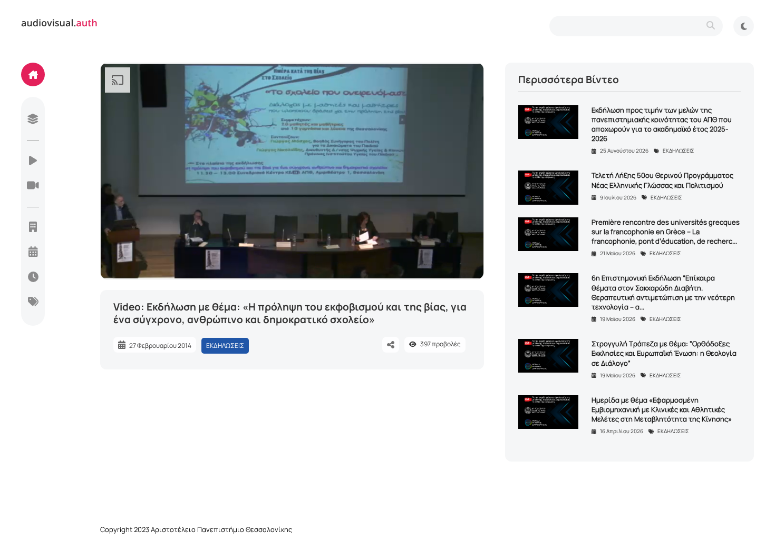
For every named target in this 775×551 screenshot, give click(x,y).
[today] (33, 277)
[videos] (33, 161)
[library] (33, 120)
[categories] (33, 302)
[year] (33, 252)
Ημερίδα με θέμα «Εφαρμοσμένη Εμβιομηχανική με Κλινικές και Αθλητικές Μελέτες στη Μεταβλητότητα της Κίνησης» (662, 409)
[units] (33, 228)
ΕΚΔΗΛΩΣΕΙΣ (225, 345)
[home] (33, 74)
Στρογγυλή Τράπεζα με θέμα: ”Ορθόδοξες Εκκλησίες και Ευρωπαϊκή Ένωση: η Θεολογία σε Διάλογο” (664, 353)
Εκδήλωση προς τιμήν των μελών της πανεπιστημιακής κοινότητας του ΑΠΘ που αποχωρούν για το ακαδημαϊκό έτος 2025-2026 (662, 124)
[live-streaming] (33, 186)
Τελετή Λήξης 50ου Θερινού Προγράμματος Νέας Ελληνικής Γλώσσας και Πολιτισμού (662, 180)
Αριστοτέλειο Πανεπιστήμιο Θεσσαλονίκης (221, 529)
